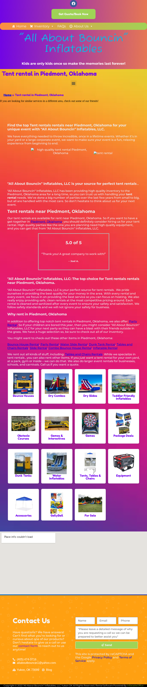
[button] (74, 83)
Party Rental (50, 344)
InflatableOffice (135, 685)
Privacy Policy (102, 657)
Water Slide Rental (73, 344)
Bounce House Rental (23, 344)
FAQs (61, 26)
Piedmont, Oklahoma (46, 221)
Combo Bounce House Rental (70, 348)
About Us (81, 26)
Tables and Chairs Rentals (84, 354)
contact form (28, 646)
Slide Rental (38, 348)
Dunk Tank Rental (102, 344)
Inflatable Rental (105, 348)
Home (21, 26)
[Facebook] (73, 3)
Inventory (41, 26)
